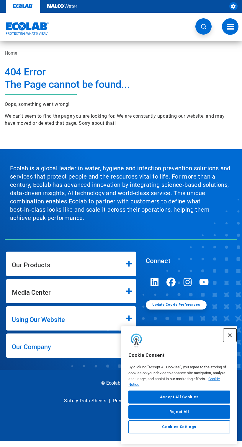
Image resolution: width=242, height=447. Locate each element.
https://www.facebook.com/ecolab (171, 282)
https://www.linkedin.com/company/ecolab (155, 282)
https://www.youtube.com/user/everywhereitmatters (204, 282)
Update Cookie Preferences (176, 305)
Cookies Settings (179, 427)
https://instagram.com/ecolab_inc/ (188, 282)
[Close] (229, 335)
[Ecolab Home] (24, 28)
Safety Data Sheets (85, 401)
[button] (203, 26)
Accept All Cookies (179, 397)
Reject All (179, 411)
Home (11, 53)
